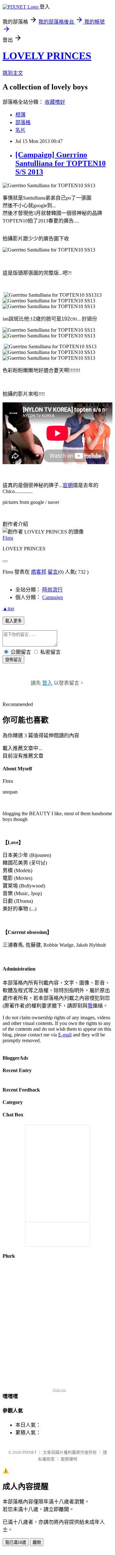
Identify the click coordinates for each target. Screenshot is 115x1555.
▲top (8, 608)
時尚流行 (52, 589)
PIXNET (29, 1452)
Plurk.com (59, 1390)
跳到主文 (13, 73)
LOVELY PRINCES (47, 55)
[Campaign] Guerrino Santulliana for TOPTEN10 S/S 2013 (60, 163)
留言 (53, 572)
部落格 (23, 122)
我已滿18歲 (15, 1542)
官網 (68, 485)
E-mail (65, 1034)
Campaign (52, 597)
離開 (37, 1542)
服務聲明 (69, 1459)
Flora (8, 538)
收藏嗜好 (55, 102)
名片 (20, 130)
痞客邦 (38, 572)
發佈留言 (13, 659)
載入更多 (13, 620)
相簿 (20, 114)
